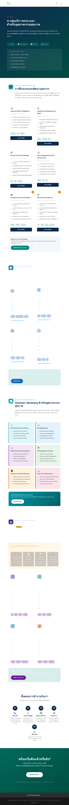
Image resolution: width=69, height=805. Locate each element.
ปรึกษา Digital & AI (18, 677)
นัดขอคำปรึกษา (18, 501)
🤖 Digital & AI (44, 44)
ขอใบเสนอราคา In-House (20, 247)
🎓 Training (11, 44)
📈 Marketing (34, 44)
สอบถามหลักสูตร (21, 138)
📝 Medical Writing (22, 44)
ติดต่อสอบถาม (17, 381)
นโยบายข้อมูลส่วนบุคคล (33, 795)
